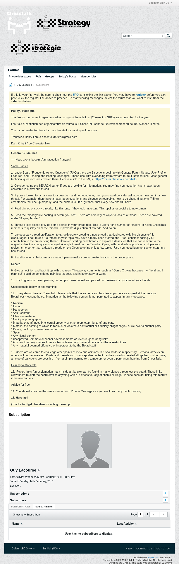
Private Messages (20, 76)
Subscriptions (19, 493)
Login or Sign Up (159, 2)
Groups (49, 76)
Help (129, 548)
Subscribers (18, 500)
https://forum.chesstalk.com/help (115, 179)
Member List (88, 76)
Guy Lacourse (24, 85)
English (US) (50, 548)
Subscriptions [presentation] (21, 506)
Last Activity (125, 523)
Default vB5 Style (22, 548)
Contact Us (144, 548)
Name (15, 523)
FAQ (38, 76)
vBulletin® (153, 557)
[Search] (168, 36)
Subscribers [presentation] (44, 506)
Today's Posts (67, 76)
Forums (13, 70)
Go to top (163, 548)
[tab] (21, 506)
